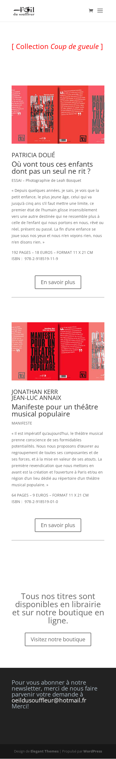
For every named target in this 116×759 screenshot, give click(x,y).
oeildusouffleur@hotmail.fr (49, 700)
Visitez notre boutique (58, 639)
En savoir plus (58, 282)
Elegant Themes (44, 751)
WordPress (92, 751)
